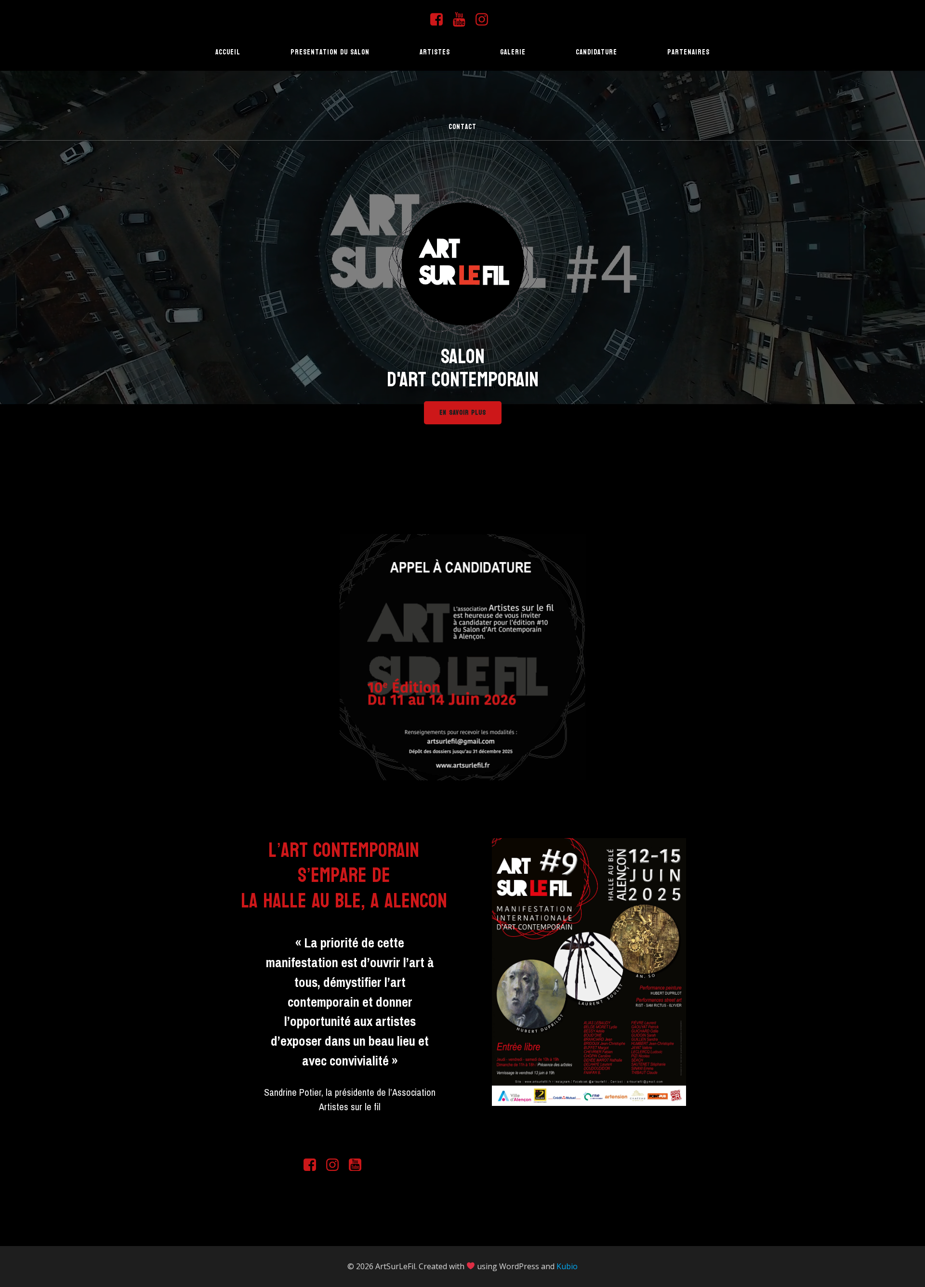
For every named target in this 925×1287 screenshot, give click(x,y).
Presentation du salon (330, 52)
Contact (462, 126)
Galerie (513, 52)
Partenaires (688, 52)
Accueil (227, 52)
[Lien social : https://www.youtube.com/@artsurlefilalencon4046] (462, 19)
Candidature (596, 52)
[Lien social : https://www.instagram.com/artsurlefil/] (485, 19)
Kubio (567, 1266)
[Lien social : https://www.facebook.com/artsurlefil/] (440, 19)
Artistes (435, 52)
